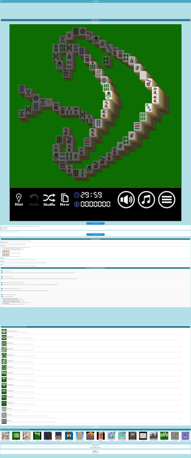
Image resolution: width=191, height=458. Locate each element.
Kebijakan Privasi (95, 445)
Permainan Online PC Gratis (95, 447)
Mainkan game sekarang (97, 223)
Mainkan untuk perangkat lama (97, 234)
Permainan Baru (95, 22)
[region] (95, 11)
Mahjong (6, 227)
